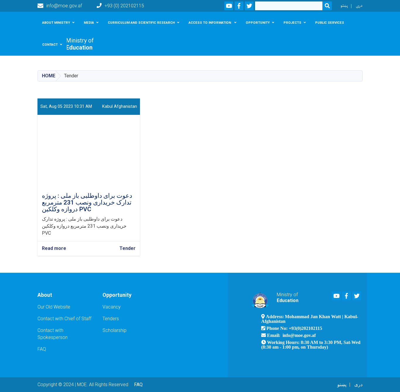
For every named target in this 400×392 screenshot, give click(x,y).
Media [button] (89, 23)
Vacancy (111, 307)
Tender (127, 248)
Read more (54, 249)
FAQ (41, 349)
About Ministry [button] (56, 23)
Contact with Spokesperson (52, 334)
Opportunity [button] (258, 23)
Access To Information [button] (210, 23)
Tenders (110, 318)
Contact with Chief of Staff (64, 318)
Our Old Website (53, 307)
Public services (329, 23)
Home (48, 76)
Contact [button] (50, 44)
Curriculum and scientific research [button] (141, 23)
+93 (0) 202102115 (124, 5)
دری (359, 5)
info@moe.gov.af (64, 5)
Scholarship (114, 330)
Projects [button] (292, 23)
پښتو (344, 5)
